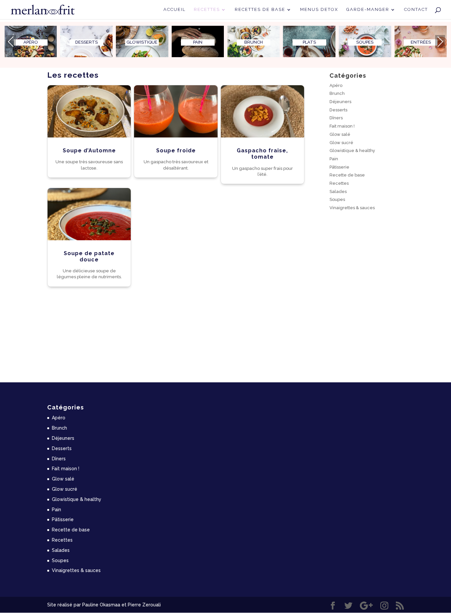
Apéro (336, 85)
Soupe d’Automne (89, 150)
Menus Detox (319, 9)
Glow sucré (341, 142)
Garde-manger (367, 9)
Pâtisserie (339, 167)
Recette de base (347, 174)
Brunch (337, 93)
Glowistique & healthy (352, 150)
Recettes (207, 9)
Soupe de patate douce (89, 256)
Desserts (338, 109)
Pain (334, 158)
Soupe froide (176, 150)
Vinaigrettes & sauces (352, 207)
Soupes (337, 199)
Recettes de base (260, 9)
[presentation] (11, 41)
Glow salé (340, 134)
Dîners (336, 117)
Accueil (174, 9)
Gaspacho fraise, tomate (262, 153)
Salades (338, 191)
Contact (416, 9)
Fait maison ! (342, 126)
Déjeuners (340, 101)
